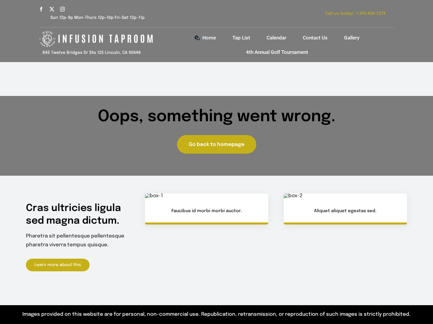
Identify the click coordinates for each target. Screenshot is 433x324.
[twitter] (51, 9)
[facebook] (41, 9)
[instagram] (62, 9)
